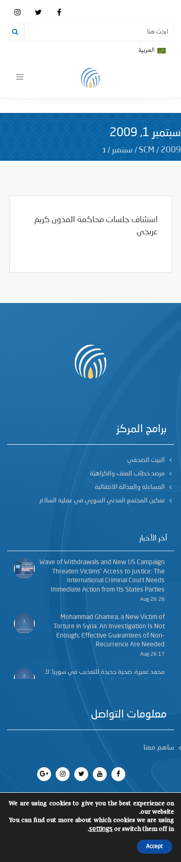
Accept (154, 846)
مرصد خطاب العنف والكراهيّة (127, 473)
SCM (147, 150)
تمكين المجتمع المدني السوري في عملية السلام (102, 500)
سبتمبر (122, 150)
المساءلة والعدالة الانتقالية (130, 487)
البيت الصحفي (146, 460)
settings (101, 829)
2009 (171, 150)
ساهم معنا (158, 747)
